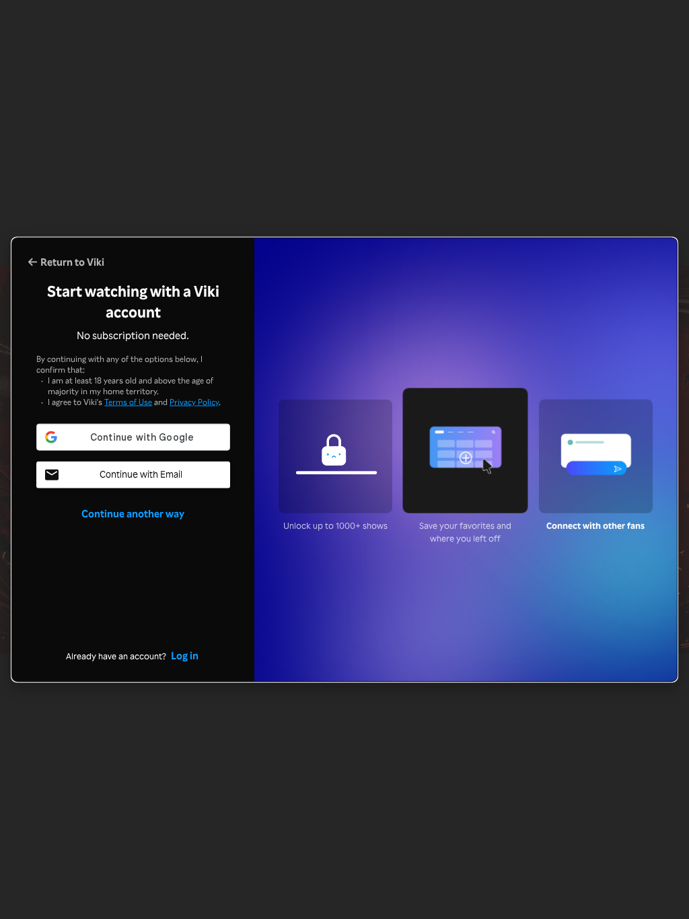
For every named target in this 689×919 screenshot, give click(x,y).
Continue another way (132, 513)
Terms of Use (128, 401)
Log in (184, 655)
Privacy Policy (194, 401)
